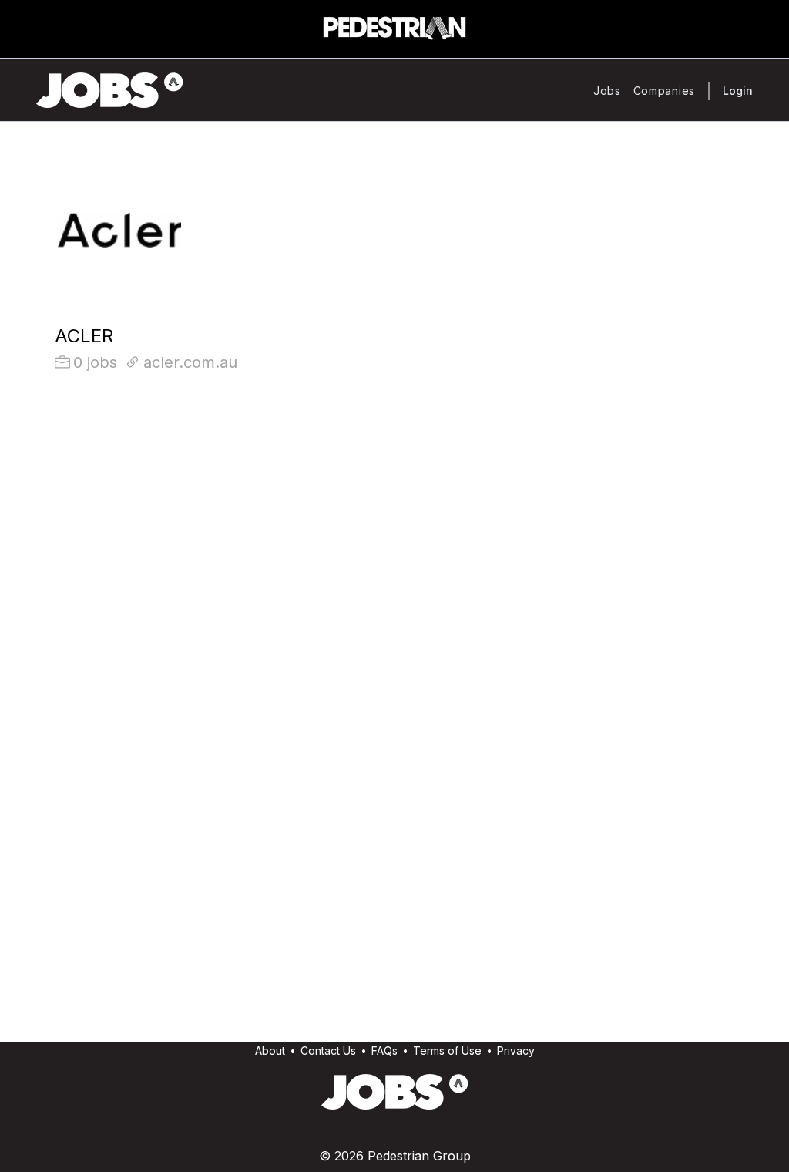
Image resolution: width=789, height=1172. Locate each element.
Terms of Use (447, 1050)
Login (738, 90)
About (270, 1050)
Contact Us (328, 1050)
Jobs (607, 90)
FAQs (384, 1050)
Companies (664, 90)
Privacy (516, 1050)
